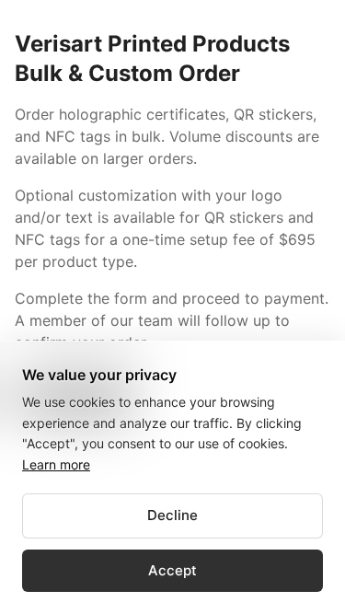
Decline (172, 515)
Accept (172, 570)
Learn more (56, 464)
